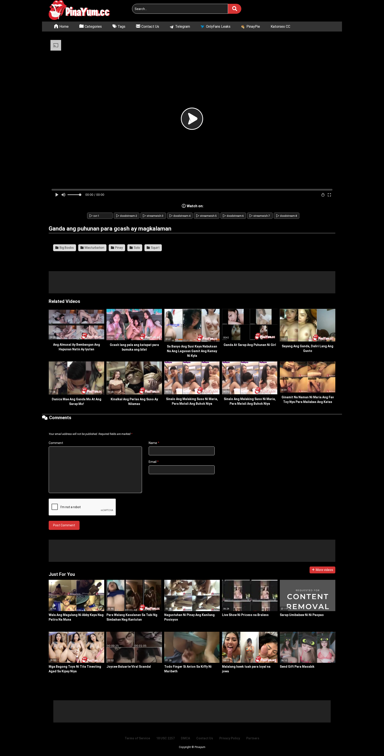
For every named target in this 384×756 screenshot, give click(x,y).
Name (154, 443)
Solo (136, 247)
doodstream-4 (180, 215)
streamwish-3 (153, 215)
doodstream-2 (126, 215)
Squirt (155, 247)
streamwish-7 (260, 215)
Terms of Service (137, 738)
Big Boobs (66, 247)
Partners (252, 738)
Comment (56, 443)
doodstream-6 (233, 215)
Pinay (118, 247)
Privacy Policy (229, 738)
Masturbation (94, 247)
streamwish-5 (206, 215)
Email (154, 462)
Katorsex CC (280, 26)
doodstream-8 (286, 215)
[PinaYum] (82, 11)
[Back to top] (369, 742)
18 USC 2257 (165, 738)
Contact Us (204, 738)
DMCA (185, 738)
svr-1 (94, 215)
